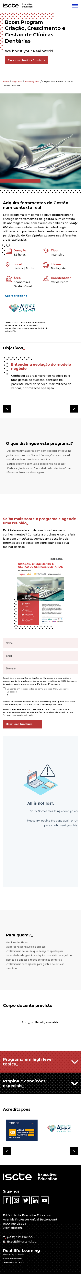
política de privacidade (51, 704)
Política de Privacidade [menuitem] (12, 1258)
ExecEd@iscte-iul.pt (21, 1241)
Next (74, 409)
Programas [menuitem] (17, 81)
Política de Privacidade (48, 684)
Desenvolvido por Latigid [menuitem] (13, 1262)
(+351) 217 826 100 (20, 1237)
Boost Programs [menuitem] (32, 81)
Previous (7, 409)
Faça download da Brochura (26, 60)
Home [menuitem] (6, 81)
